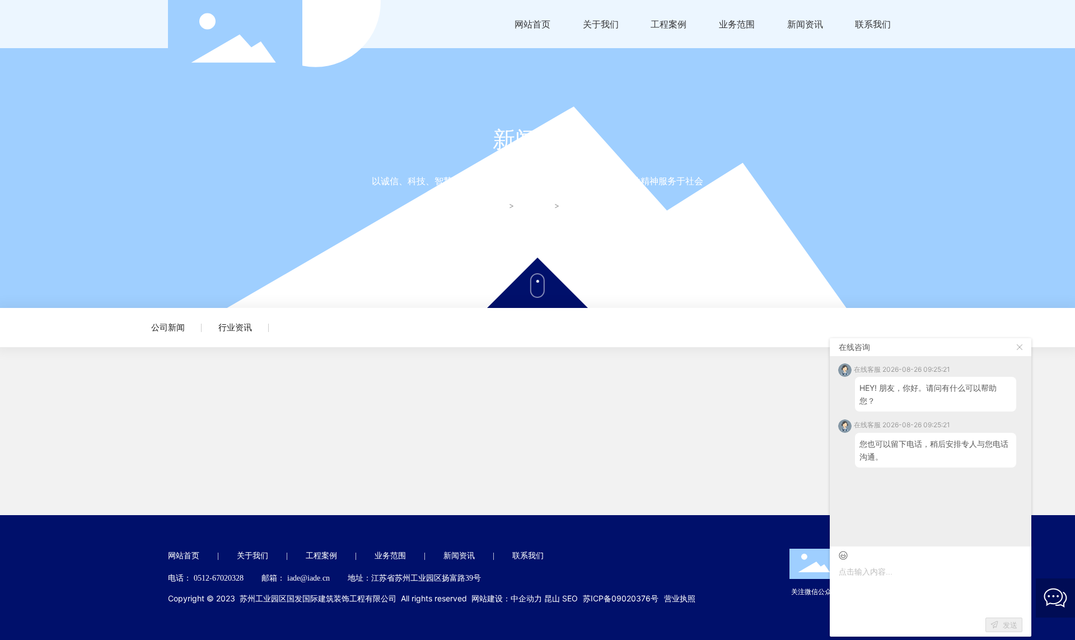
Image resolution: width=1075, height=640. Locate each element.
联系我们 (528, 556)
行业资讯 (235, 327)
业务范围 (390, 556)
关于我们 (252, 556)
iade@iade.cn (308, 578)
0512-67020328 (219, 578)
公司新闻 (168, 327)
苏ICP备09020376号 (620, 598)
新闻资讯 (534, 206)
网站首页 (183, 556)
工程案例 (321, 556)
